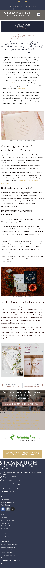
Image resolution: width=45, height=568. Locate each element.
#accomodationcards (13, 412)
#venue (2, 423)
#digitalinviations (6, 418)
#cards (33, 412)
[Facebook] (19, 1)
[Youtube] (25, 1)
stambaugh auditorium (16, 426)
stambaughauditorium (33, 426)
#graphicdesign (19, 418)
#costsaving (4, 415)
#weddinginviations (13, 423)
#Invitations (29, 420)
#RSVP (37, 420)
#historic (29, 418)
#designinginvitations (24, 415)
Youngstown (34, 428)
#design (12, 415)
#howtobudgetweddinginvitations (12, 420)
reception (3, 426)
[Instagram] (22, 1)
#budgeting (26, 412)
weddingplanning (23, 428)
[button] (38, 14)
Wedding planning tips (8, 428)
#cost (38, 412)
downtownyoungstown (29, 423)
